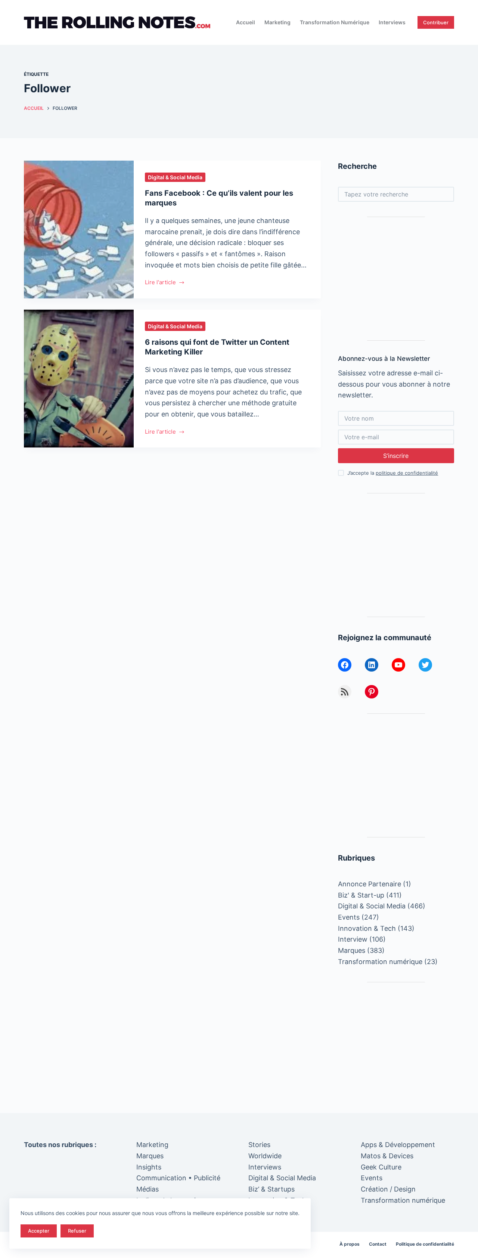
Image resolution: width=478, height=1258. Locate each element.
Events (349, 917)
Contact (378, 1244)
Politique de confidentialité (425, 1244)
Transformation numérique (334, 22)
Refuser (77, 1231)
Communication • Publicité (178, 1178)
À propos (349, 1244)
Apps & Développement (398, 1145)
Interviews (392, 22)
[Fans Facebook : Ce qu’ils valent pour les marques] (79, 229)
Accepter (38, 1231)
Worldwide (265, 1156)
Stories (259, 1145)
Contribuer (435, 22)
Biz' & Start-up (361, 895)
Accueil (245, 22)
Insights (148, 1167)
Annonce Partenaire (369, 884)
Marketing (277, 22)
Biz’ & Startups (271, 1189)
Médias (147, 1189)
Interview (352, 939)
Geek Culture (381, 1167)
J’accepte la (392, 473)
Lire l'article (160, 283)
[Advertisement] (396, 278)
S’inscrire (396, 455)
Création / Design (388, 1189)
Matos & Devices (387, 1156)
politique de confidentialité (407, 473)
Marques (351, 950)
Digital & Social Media (175, 177)
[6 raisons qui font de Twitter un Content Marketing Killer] (79, 378)
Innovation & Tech (367, 928)
